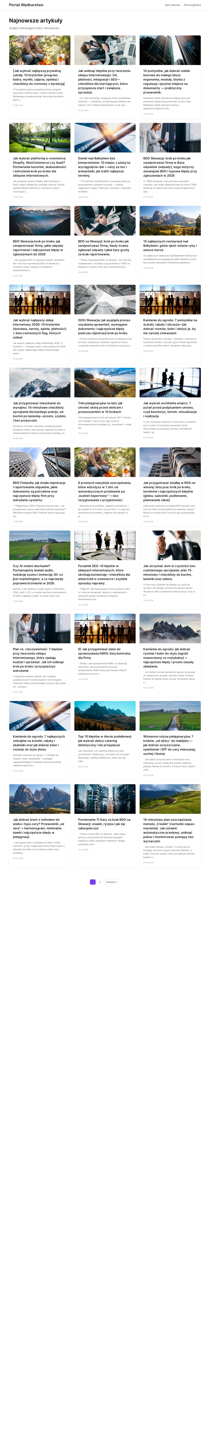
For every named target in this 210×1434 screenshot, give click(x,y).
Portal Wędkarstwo (26, 5)
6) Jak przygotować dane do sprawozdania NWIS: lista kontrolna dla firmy (104, 653)
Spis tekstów (172, 4)
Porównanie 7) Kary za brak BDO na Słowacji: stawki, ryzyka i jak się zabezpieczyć (104, 824)
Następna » (112, 882)
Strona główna (192, 4)
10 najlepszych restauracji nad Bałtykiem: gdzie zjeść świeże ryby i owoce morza (170, 245)
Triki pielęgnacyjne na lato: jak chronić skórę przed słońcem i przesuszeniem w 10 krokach (100, 407)
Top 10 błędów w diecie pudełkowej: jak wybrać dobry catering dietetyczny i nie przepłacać (105, 741)
